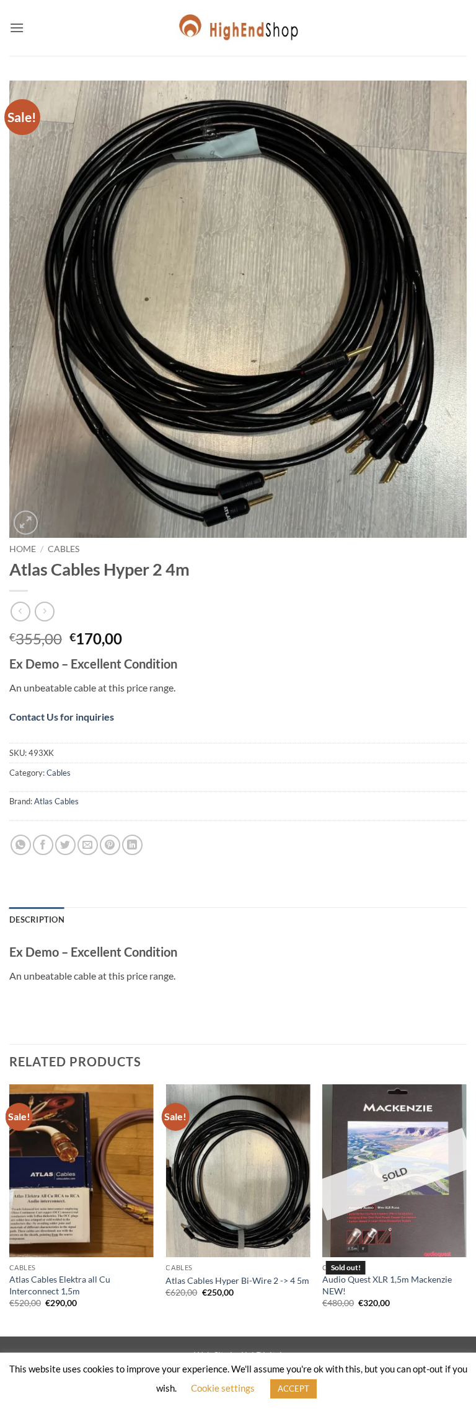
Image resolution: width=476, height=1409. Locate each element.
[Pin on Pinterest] (110, 845)
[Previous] (10, 1209)
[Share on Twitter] (65, 845)
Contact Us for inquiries (61, 716)
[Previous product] (44, 611)
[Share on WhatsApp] (21, 845)
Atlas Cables (56, 801)
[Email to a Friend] (87, 845)
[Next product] (20, 611)
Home (22, 549)
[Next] (466, 1209)
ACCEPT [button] (293, 1389)
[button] (16, 27)
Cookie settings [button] (223, 1388)
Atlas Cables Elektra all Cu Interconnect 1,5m (59, 1285)
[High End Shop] (238, 27)
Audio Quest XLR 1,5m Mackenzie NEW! (387, 1285)
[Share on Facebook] (43, 845)
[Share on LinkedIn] (132, 845)
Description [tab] (36, 919)
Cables (63, 549)
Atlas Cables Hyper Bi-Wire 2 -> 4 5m (237, 1280)
